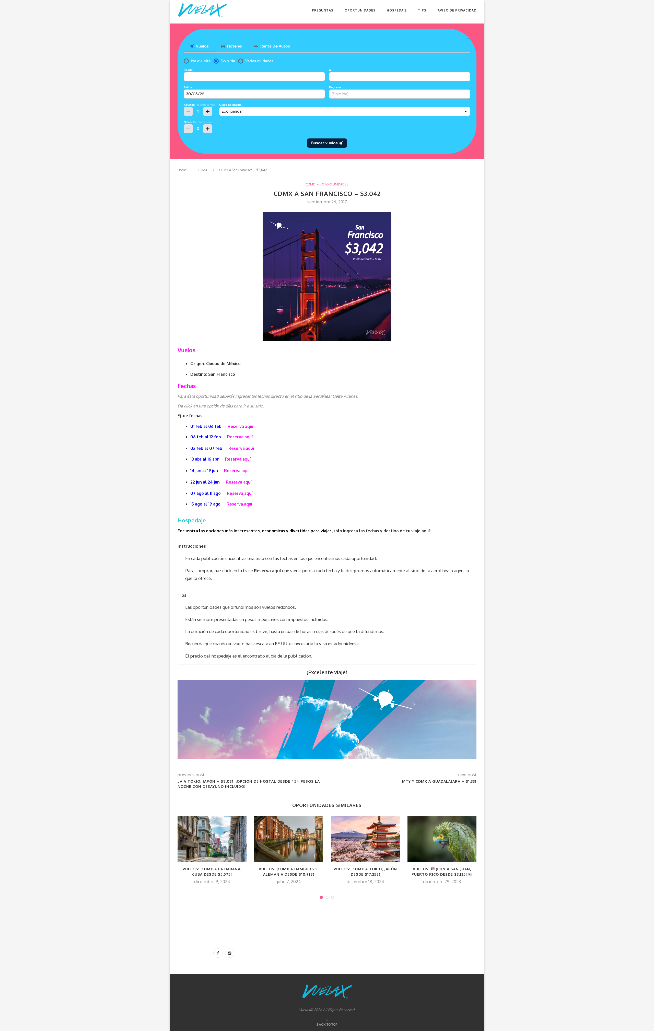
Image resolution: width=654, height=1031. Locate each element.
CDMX (202, 170)
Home (182, 170)
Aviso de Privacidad (457, 10)
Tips (422, 10)
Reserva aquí (240, 426)
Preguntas (322, 10)
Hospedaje (397, 10)
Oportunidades (360, 10)
